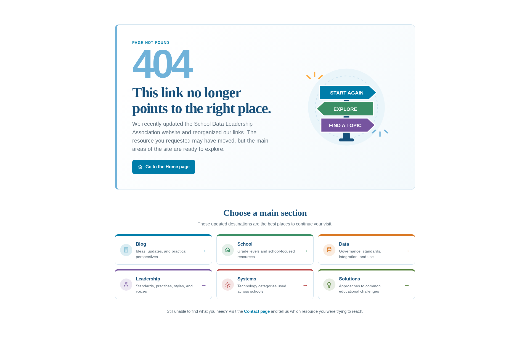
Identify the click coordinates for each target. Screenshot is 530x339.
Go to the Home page (167, 166)
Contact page (257, 311)
